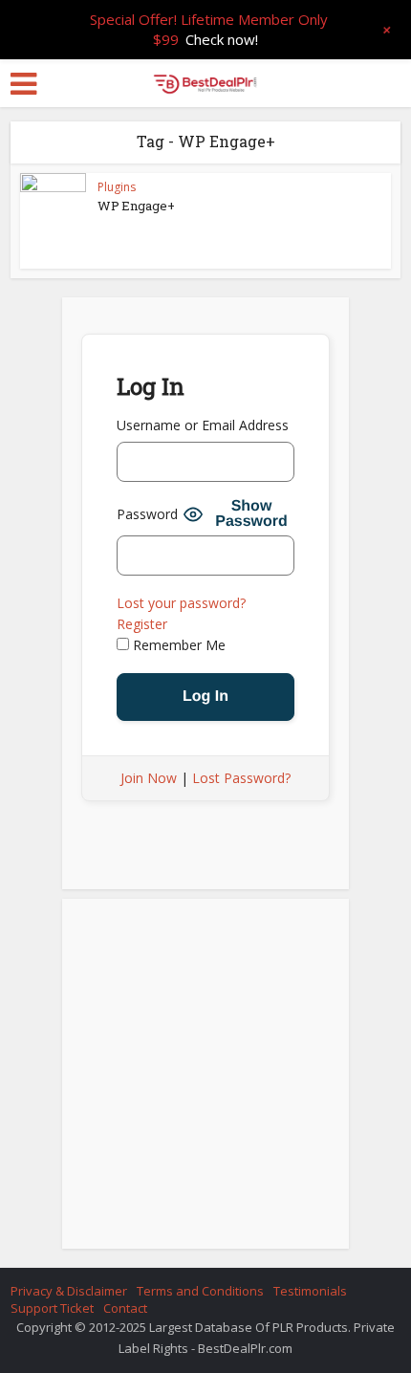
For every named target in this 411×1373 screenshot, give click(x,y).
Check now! (221, 39)
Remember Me (177, 645)
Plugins (116, 187)
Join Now (148, 778)
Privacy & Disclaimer (69, 1290)
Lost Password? (241, 778)
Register (142, 624)
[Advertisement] (205, 1079)
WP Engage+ (136, 205)
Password (147, 514)
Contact (125, 1308)
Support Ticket (52, 1308)
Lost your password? (181, 603)
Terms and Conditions (200, 1290)
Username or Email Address (203, 425)
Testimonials (310, 1290)
